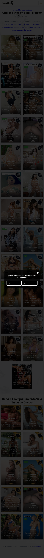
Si (9, 283)
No (25, 283)
